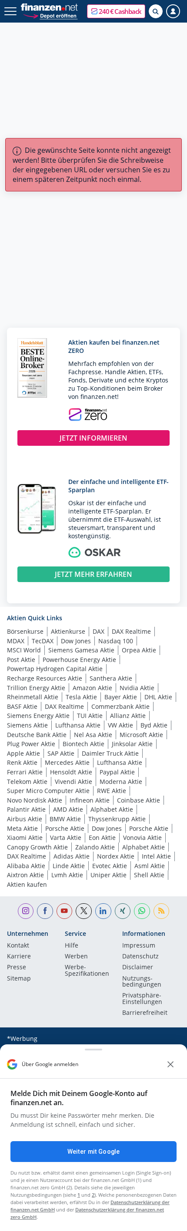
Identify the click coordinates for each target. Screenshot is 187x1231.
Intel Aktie (156, 856)
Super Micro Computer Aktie (48, 791)
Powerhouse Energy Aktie (79, 659)
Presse (16, 967)
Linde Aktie (69, 866)
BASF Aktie (22, 706)
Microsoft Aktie (141, 735)
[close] (170, 1064)
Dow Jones (76, 641)
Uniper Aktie (108, 875)
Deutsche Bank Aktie (37, 735)
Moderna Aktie (121, 781)
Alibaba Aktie (26, 866)
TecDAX (42, 641)
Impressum (138, 945)
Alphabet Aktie (111, 809)
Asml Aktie (149, 866)
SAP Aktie (60, 753)
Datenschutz (140, 956)
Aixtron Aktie (25, 875)
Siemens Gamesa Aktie (81, 650)
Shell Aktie (149, 875)
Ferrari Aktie (25, 772)
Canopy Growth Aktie (37, 847)
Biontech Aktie (83, 744)
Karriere (19, 956)
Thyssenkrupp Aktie (117, 819)
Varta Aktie (65, 837)
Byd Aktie (153, 725)
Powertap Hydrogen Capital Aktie (55, 669)
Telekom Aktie (27, 781)
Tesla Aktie (81, 697)
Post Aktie (21, 659)
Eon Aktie (102, 837)
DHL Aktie (158, 697)
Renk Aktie (22, 762)
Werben (76, 956)
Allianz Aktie (128, 715)
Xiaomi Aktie (25, 837)
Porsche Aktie (64, 828)
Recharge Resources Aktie (44, 678)
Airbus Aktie (24, 819)
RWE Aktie (111, 791)
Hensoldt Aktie (71, 772)
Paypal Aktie (117, 772)
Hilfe (71, 945)
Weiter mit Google (93, 1151)
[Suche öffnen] (156, 11)
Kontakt (18, 945)
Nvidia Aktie (137, 688)
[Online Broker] (50, 15)
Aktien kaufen (27, 884)
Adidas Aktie (71, 856)
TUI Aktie (90, 715)
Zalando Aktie (95, 847)
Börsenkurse (25, 631)
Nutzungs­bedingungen (141, 981)
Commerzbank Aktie (120, 706)
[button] (116, 11)
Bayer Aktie (120, 697)
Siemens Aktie (27, 725)
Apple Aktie (23, 753)
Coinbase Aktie (138, 800)
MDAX (15, 641)
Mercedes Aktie (67, 762)
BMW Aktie (65, 819)
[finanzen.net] (49, 7)
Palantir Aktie (26, 809)
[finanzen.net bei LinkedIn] (103, 911)
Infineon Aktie (90, 800)
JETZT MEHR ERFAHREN (93, 574)
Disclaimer (137, 967)
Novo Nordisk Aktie (34, 800)
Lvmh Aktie (67, 875)
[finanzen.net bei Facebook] (45, 911)
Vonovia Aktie (142, 837)
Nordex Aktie (115, 856)
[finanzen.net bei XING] (123, 911)
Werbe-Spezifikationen (87, 970)
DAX (98, 631)
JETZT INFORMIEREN (93, 438)
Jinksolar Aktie (132, 744)
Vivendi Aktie (73, 781)
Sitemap (19, 978)
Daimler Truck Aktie (110, 753)
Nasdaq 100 (115, 641)
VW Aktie (120, 725)
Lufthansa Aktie (77, 725)
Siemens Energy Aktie (38, 715)
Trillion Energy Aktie (36, 688)
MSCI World (24, 650)
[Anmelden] (173, 11)
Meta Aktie (22, 828)
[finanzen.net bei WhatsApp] (142, 911)
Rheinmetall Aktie (32, 697)
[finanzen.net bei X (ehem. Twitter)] (84, 911)
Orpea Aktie (139, 650)
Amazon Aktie (92, 688)
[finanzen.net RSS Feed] (162, 911)
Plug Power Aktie (31, 744)
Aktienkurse (68, 631)
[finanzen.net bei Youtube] (65, 911)
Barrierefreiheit (144, 1013)
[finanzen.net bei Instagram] (26, 911)
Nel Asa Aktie (93, 735)
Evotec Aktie (109, 866)
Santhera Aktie (111, 678)
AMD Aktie (68, 809)
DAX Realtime (131, 631)
